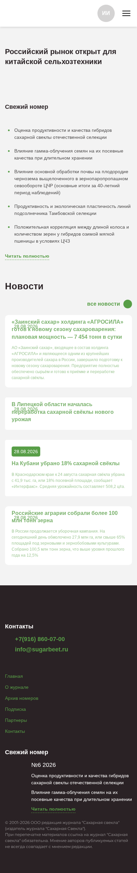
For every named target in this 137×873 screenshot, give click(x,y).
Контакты (15, 731)
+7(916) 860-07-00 (39, 639)
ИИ (106, 13)
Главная (14, 676)
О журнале (17, 687)
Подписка (15, 709)
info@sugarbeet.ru (40, 649)
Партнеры (16, 720)
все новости (103, 304)
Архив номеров (21, 698)
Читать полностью (27, 256)
